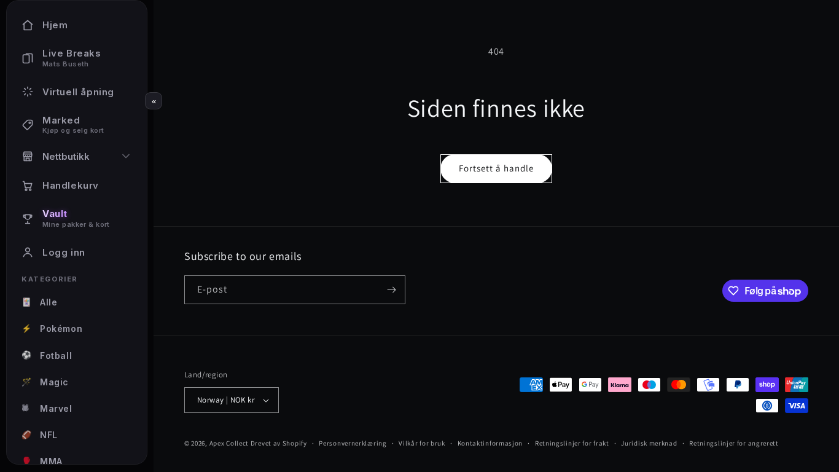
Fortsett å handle (496, 168)
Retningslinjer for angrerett (734, 443)
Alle (39, 302)
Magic (45, 382)
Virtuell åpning (78, 92)
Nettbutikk (66, 156)
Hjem (55, 25)
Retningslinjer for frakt (572, 443)
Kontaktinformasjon (490, 443)
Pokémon (51, 328)
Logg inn (63, 252)
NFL (39, 435)
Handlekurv (70, 185)
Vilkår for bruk (422, 443)
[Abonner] (391, 289)
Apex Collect (229, 443)
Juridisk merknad (649, 443)
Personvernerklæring (352, 443)
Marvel (46, 408)
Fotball (46, 355)
